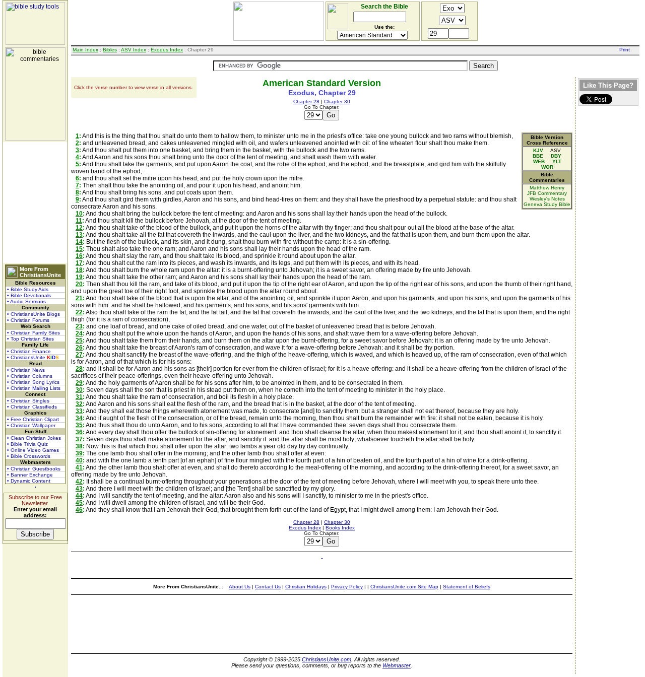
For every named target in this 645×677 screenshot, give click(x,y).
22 (79, 312)
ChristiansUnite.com (326, 659)
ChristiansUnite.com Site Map (404, 586)
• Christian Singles (28, 400)
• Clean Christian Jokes (34, 438)
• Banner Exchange (30, 475)
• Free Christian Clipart (33, 419)
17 (79, 262)
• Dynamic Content (28, 481)
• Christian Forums (28, 320)
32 (79, 404)
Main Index (85, 49)
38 (79, 446)
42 (79, 481)
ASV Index (133, 49)
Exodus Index (167, 49)
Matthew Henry (547, 187)
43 (79, 488)
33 (79, 411)
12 (79, 227)
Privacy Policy (347, 586)
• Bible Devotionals (29, 295)
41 (79, 467)
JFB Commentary (547, 193)
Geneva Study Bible (547, 204)
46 (79, 509)
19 (79, 277)
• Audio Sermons (26, 301)
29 (79, 382)
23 (79, 326)
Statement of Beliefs (466, 586)
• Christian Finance (29, 351)
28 (79, 368)
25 (79, 340)
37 (79, 439)
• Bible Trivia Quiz (27, 444)
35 (79, 425)
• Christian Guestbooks (33, 468)
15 (79, 248)
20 (79, 284)
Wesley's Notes (547, 198)
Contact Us (268, 586)
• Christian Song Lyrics (33, 382)
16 (79, 255)
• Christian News (26, 370)
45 (79, 502)
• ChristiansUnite (33, 357)
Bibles (110, 49)
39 (79, 453)
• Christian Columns (29, 376)
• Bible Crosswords (28, 456)
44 (79, 495)
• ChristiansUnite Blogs (33, 314)
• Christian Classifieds (32, 407)
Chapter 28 (306, 101)
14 (79, 241)
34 (79, 418)
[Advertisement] (35, 202)
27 (79, 354)
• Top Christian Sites (30, 339)
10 (79, 213)
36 (79, 432)
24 (79, 333)
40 (79, 460)
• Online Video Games (33, 450)
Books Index (340, 527)
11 (79, 220)
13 (79, 234)
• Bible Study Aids (27, 289)
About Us (239, 586)
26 (79, 347)
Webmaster (396, 665)
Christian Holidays (306, 586)
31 (79, 396)
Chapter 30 (337, 101)
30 (79, 389)
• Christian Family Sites (33, 332)
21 (79, 298)
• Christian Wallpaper (31, 425)
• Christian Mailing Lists (33, 388)
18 (79, 270)
